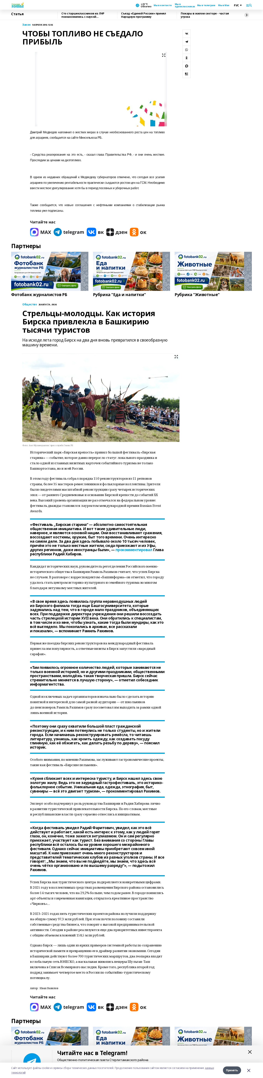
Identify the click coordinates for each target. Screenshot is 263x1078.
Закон (26, 24)
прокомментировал (134, 549)
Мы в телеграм (206, 5)
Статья (17, 14)
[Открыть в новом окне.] (40, 232)
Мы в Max (223, 5)
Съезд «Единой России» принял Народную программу (143, 15)
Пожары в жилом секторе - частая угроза (205, 15)
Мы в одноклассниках (184, 5)
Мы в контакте (163, 5)
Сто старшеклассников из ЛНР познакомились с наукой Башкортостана (82, 15)
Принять (232, 1070)
